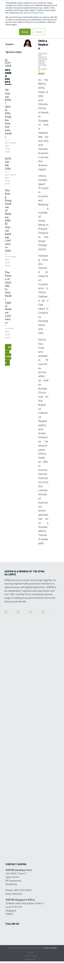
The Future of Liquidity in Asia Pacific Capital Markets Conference (8, 297)
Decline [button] (38, 31)
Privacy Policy (30, 956)
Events (10, 44)
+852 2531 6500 (22, 890)
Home (30, 952)
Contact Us (30, 959)
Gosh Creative (50, 948)
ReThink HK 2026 (8, 163)
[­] (8, 930)
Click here (17, 894)
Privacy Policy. (37, 12)
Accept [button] (25, 31)
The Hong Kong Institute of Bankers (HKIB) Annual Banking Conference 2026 (8, 220)
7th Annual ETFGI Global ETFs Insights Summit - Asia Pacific (8, 113)
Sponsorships (14, 52)
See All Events (8, 355)
